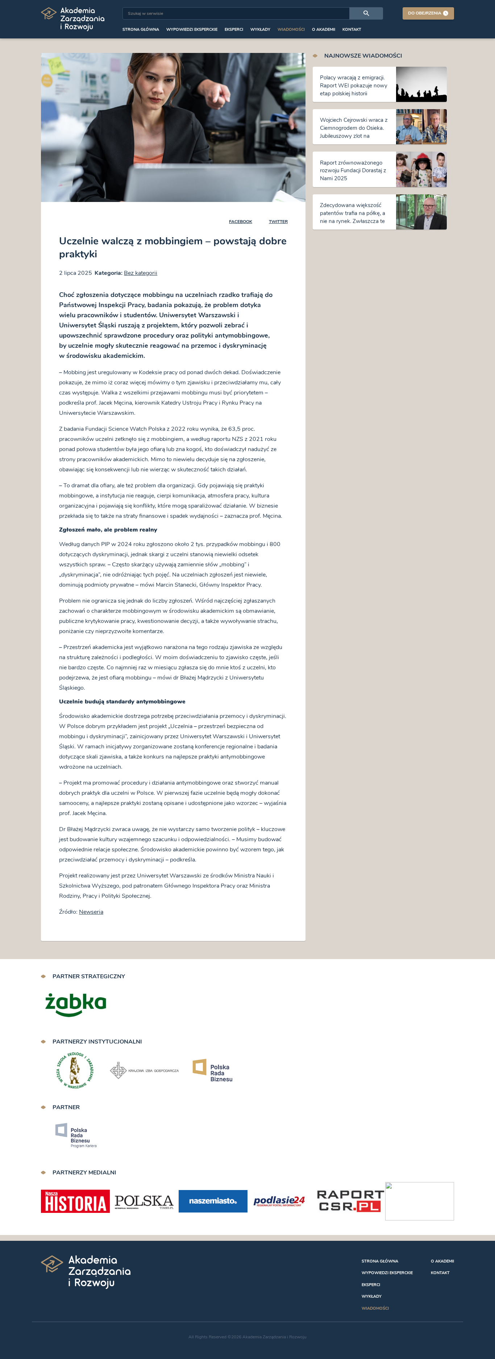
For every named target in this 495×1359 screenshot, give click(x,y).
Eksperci (234, 29)
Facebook (240, 221)
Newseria (91, 912)
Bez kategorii (140, 273)
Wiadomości (291, 29)
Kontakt (351, 29)
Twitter (278, 221)
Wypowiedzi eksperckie (191, 29)
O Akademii (323, 29)
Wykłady (260, 29)
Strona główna (140, 29)
